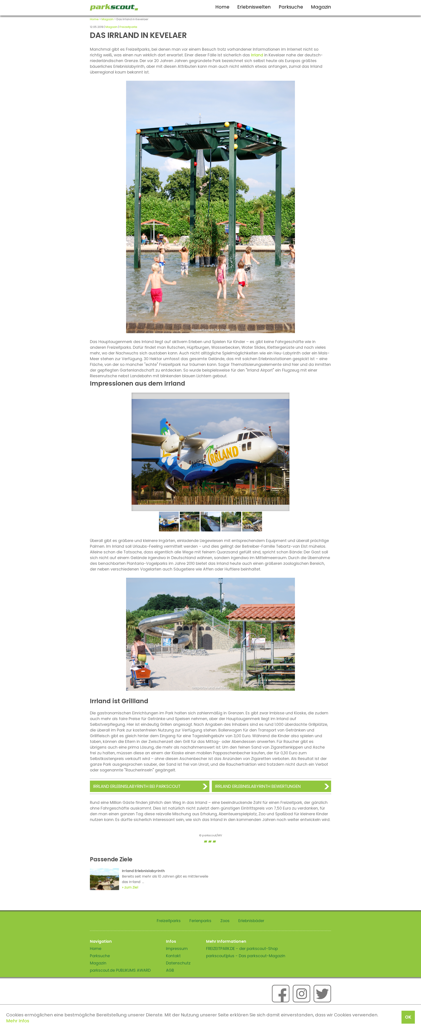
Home (222, 7)
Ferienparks (200, 920)
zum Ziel (131, 887)
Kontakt (173, 955)
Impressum (177, 948)
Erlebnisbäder (251, 920)
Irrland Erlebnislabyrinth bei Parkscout (136, 786)
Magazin (321, 7)
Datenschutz (178, 963)
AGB (170, 970)
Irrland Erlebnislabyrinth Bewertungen (258, 786)
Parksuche (291, 7)
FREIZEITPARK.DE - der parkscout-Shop (242, 948)
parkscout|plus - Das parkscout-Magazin (245, 955)
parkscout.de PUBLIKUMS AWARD (120, 970)
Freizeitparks (128, 27)
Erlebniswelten (254, 7)
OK (408, 1017)
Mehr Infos (17, 1021)
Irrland (256, 55)
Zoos (225, 920)
